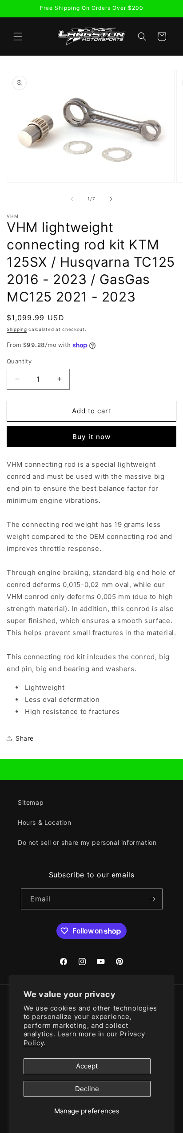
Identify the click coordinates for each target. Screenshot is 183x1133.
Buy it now (91, 436)
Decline (87, 1088)
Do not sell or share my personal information (87, 842)
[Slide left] (72, 199)
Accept (87, 1066)
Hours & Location (45, 822)
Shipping (17, 329)
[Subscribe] (152, 898)
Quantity (19, 361)
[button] (18, 36)
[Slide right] (111, 199)
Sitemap (31, 802)
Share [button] (25, 738)
